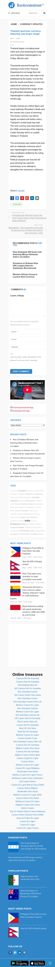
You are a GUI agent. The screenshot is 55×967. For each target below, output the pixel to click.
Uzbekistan (38, 494)
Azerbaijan (38, 504)
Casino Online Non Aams (27, 798)
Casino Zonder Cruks (27, 738)
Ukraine (21, 527)
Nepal (40, 534)
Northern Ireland (27, 504)
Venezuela (24, 531)
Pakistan (29, 494)
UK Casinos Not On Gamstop (27, 688)
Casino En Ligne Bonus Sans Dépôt (27, 785)
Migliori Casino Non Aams (27, 748)
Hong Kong (15, 531)
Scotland (33, 534)
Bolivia (23, 524)
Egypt (20, 514)
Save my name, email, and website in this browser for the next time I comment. (25, 358)
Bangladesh (28, 514)
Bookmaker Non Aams (27, 771)
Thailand (17, 204)
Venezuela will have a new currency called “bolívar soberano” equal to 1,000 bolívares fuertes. (27, 593)
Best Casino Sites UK (27, 722)
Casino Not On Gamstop (27, 725)
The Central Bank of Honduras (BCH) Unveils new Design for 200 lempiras (33, 846)
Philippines (15, 524)
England (13, 527)
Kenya (21, 501)
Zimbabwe (22, 491)
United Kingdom (25, 497)
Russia (33, 521)
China (28, 517)
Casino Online (27, 761)
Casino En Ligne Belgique (28, 768)
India (27, 520)
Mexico (37, 514)
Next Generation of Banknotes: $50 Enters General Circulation (30, 894)
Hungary (37, 524)
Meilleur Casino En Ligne (27, 705)
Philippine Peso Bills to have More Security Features (32, 551)
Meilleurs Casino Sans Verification (27, 778)
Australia (35, 497)
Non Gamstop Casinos (27, 708)
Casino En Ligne (27, 821)
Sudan (32, 531)
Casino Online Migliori (27, 788)
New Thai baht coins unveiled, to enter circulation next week (31, 577)
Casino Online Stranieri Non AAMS (27, 815)
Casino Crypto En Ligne (27, 758)
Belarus (34, 517)
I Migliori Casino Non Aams (27, 805)
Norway (30, 491)
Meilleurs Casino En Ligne (27, 801)
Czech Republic (21, 511)
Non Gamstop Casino (27, 692)
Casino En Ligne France (27, 828)
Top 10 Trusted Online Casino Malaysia (27, 811)
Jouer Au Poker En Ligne (27, 818)
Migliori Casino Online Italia (27, 755)
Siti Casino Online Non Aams (27, 695)
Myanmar (14, 507)
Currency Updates (31, 24)
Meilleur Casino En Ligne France (27, 775)
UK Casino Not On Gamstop (27, 718)
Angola (38, 531)
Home (14, 24)
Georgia (30, 524)
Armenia (13, 491)
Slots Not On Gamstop (27, 732)
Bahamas (14, 517)
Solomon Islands (17, 521)
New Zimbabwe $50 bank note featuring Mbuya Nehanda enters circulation (27, 254)
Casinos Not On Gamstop (27, 678)
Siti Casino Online (27, 781)
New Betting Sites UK (27, 685)
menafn (21, 191)
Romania (14, 497)
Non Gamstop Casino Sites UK (27, 702)
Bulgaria (21, 494)
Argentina (14, 501)
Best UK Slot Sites (27, 728)
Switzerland (29, 501)
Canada (22, 517)
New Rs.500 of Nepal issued (33, 928)
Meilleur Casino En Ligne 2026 (27, 795)
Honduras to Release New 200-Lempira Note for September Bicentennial (25, 265)
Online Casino (27, 808)
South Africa (37, 527)
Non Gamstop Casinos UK (27, 715)
